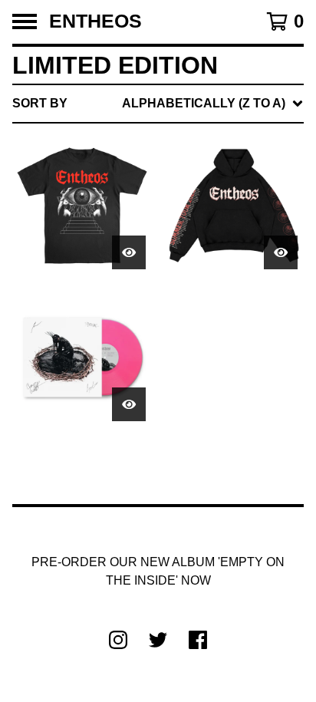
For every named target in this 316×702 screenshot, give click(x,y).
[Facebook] (198, 640)
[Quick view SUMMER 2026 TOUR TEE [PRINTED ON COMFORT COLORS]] (129, 252)
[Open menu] (24, 21)
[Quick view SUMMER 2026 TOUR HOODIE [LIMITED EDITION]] (281, 252)
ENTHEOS (95, 21)
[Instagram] (118, 640)
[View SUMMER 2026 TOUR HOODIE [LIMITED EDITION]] (234, 206)
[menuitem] (158, 103)
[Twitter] (158, 640)
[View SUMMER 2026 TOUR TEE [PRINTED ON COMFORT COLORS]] (82, 206)
